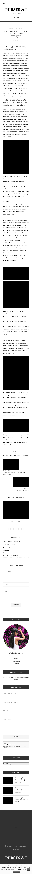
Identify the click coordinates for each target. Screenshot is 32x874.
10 (23, 529)
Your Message (7, 719)
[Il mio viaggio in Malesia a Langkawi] (8, 780)
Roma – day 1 (16, 522)
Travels (21, 28)
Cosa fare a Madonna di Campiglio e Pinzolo (22, 789)
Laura (19, 36)
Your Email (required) (10, 702)
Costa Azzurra (13, 28)
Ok (28, 869)
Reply (27, 541)
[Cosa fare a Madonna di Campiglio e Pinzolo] (8, 790)
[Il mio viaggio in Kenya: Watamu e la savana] (8, 800)
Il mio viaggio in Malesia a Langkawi (21, 779)
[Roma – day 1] (16, 510)
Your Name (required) (10, 693)
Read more (16, 872)
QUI (26, 60)
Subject (5, 710)
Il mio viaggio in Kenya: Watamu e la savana (21, 799)
